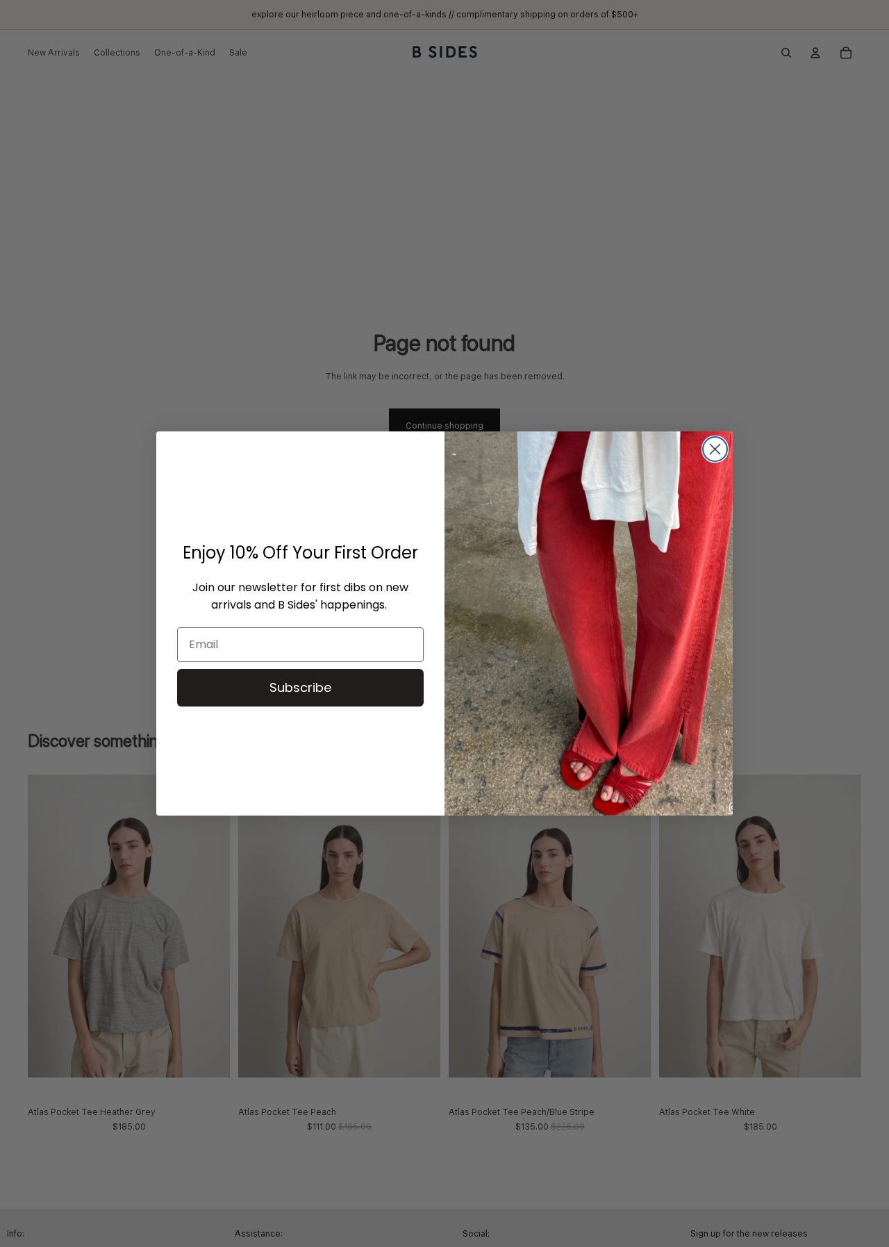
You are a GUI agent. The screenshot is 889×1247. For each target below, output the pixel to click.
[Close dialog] (715, 449)
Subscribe (300, 687)
